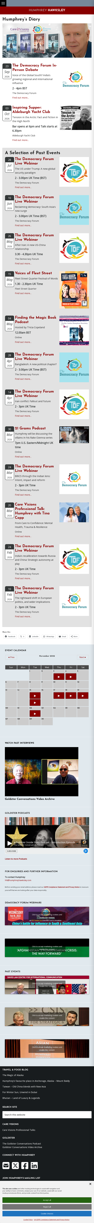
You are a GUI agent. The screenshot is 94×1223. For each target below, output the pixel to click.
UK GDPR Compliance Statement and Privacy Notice (51, 1220)
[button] (90, 1184)
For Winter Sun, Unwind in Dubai (19, 1092)
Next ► (82, 657)
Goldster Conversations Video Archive (30, 799)
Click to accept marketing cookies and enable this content (47, 916)
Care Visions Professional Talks (18, 1129)
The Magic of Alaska (13, 1075)
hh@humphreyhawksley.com (18, 880)
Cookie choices (47, 1213)
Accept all (47, 1200)
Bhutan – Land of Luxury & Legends (21, 1097)
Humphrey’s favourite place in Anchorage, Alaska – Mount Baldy (36, 1080)
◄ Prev (11, 657)
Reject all (47, 1207)
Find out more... (20, 97)
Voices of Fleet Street (33, 273)
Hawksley (47, 10)
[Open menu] (3, 3)
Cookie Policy (28, 1220)
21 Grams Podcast (30, 428)
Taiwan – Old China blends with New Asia (24, 1086)
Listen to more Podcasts (16, 859)
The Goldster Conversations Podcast (21, 1143)
